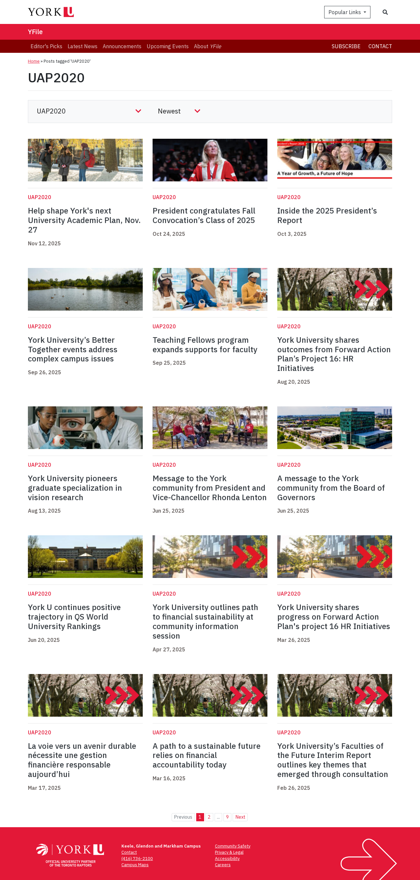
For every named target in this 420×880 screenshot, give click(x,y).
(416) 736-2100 (137, 858)
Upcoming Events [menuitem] (168, 46)
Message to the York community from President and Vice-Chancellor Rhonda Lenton (210, 487)
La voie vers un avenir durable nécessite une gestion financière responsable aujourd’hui (82, 760)
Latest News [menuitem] (82, 46)
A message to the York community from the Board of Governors (331, 487)
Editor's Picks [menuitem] (46, 46)
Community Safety (232, 846)
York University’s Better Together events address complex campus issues (72, 349)
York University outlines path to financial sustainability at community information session (205, 621)
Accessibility (227, 858)
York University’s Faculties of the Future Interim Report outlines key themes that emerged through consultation (332, 760)
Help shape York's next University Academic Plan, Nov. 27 (84, 220)
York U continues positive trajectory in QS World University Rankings (74, 616)
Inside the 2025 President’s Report (327, 215)
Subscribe (346, 46)
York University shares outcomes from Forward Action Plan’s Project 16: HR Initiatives (334, 354)
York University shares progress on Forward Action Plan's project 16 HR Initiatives (333, 616)
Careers (223, 865)
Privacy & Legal (229, 852)
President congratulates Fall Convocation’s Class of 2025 (205, 215)
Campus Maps (135, 865)
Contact (380, 46)
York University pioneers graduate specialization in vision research (75, 487)
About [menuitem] (207, 46)
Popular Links (345, 12)
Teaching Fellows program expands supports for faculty (206, 345)
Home (34, 61)
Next (240, 817)
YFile (35, 31)
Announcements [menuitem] (122, 46)
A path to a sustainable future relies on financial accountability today (207, 755)
